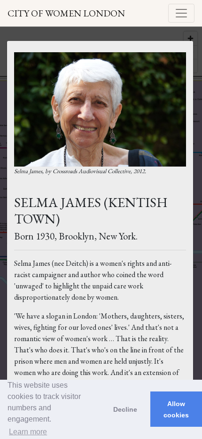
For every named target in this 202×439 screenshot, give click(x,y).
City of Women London (66, 13)
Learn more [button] (28, 432)
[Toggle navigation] (181, 13)
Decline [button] (125, 409)
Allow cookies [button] (176, 409)
